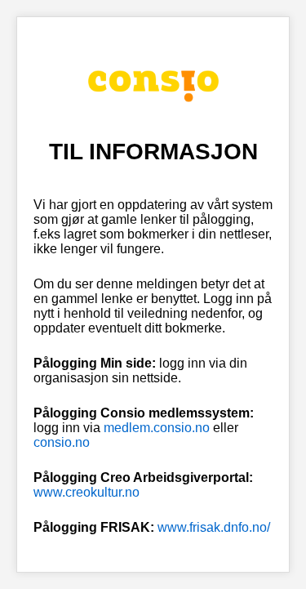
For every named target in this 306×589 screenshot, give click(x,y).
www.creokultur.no (86, 492)
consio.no (61, 442)
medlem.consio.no (157, 428)
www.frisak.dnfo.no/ (213, 527)
